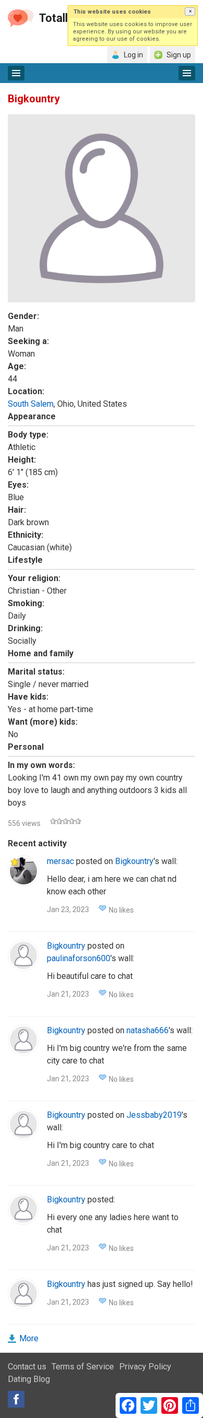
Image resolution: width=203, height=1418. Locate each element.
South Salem (31, 404)
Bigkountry (134, 861)
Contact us (27, 1367)
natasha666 (147, 1030)
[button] (190, 11)
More (29, 1338)
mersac (60, 861)
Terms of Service (83, 1367)
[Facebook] (16, 1399)
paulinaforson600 (78, 958)
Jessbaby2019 (154, 1115)
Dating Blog (29, 1379)
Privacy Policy (145, 1367)
